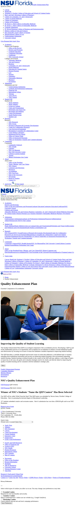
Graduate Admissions (11, 27)
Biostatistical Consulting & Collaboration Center (23, 131)
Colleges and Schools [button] (11, 210)
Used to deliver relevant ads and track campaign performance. (20, 500)
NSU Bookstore (10, 429)
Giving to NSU (9, 446)
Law (10, 73)
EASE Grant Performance (13, 439)
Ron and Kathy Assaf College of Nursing (17, 32)
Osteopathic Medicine (15, 78)
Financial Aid (13, 90)
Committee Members (7, 371)
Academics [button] (8, 44)
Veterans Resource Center (13, 469)
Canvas (7, 10)
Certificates (12, 55)
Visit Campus (13, 97)
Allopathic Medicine (15, 60)
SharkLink (8, 11)
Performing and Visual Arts (17, 110)
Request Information (11, 462)
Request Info (8, 41)
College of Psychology (12, 22)
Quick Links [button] (8, 256)
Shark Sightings (13, 102)
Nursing (11, 74)
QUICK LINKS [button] (6, 6)
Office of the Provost (15, 48)
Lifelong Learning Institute (17, 154)
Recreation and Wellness (16, 111)
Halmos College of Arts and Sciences (16, 31)
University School (10, 38)
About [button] (7, 159)
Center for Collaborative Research (19, 127)
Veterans (11, 94)
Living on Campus (14, 106)
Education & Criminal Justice (18, 69)
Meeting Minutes (6, 373)
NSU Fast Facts (13, 173)
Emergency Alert (10, 436)
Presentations (5, 374)
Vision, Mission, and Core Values (19, 164)
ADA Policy (48, 477)
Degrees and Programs (16, 50)
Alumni (11, 155)
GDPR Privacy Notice (36, 477)
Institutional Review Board (17, 134)
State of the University (15, 175)
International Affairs (15, 92)
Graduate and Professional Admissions (20, 88)
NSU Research (13, 122)
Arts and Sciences (14, 62)
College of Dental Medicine (13, 18)
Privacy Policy (23, 477)
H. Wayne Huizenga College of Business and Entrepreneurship (24, 29)
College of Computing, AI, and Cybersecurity (19, 17)
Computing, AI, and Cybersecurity (19, 66)
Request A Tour (5, 474)
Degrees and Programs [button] (12, 205)
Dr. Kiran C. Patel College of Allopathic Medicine (20, 24)
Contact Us (12, 180)
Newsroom (12, 176)
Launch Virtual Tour (16, 474)
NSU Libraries (9, 453)
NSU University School (16, 57)
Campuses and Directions (16, 168)
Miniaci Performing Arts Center (18, 157)
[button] (14, 184)
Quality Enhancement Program (10, 369)
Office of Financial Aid (12, 444)
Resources (12, 169)
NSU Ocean (12, 124)
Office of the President (15, 162)
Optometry (12, 76)
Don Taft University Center (17, 152)
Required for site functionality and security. (14, 493)
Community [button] (8, 141)
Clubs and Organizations (16, 108)
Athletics (7, 427)
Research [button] (7, 118)
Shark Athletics (13, 104)
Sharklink (8, 464)
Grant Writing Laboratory (16, 132)
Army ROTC (13, 95)
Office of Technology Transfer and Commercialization (25, 139)
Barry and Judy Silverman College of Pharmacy (19, 15)
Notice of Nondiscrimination (61, 477)
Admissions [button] (8, 83)
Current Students (10, 434)
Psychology (12, 81)
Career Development (15, 113)
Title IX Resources (10, 465)
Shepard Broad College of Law (14, 34)
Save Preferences (7, 503)
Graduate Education (15, 51)
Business (11, 64)
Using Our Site (13, 477)
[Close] (1, 485)
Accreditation (13, 171)
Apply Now (16, 41)
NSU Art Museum (14, 150)
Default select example (8, 422)
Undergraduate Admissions (13, 36)
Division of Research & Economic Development (23, 125)
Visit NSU (8, 471)
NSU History (13, 166)
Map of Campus (10, 455)
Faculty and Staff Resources (13, 443)
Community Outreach (15, 145)
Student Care (13, 117)
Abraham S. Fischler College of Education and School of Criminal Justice (27, 13)
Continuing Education (15, 53)
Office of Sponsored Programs (18, 138)
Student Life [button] (8, 99)
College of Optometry (11, 20)
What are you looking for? (13, 186)
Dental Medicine (14, 67)
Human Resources (10, 450)
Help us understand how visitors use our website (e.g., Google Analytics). (23, 496)
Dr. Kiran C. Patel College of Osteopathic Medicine (21, 25)
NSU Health (12, 146)
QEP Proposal (5, 384)
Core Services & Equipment (17, 129)
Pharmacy (12, 80)
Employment (9, 437)
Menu (3, 365)
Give (2, 41)
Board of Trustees (14, 178)
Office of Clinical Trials (16, 136)
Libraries (11, 148)
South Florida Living (15, 115)
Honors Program (14, 71)
